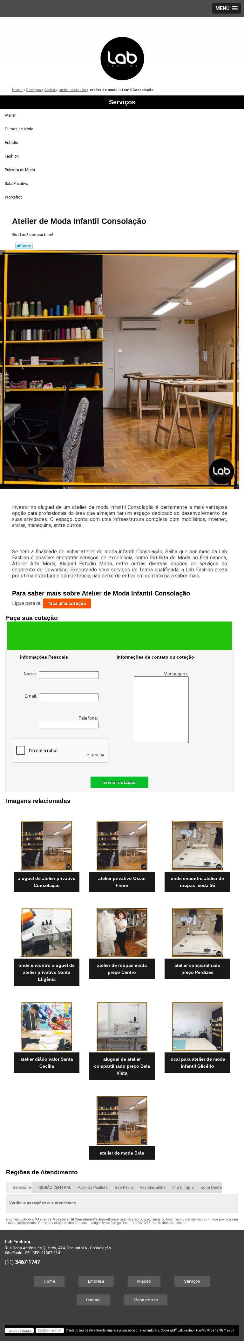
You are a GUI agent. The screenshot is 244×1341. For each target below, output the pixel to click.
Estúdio (11, 142)
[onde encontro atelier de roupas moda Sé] (197, 843)
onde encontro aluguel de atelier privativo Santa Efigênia (46, 972)
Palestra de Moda (20, 170)
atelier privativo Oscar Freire (122, 882)
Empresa (96, 1281)
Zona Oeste (211, 1187)
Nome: (31, 673)
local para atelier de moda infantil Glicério (197, 1063)
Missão (144, 1281)
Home (49, 1281)
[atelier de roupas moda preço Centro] (122, 929)
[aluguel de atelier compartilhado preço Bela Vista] (122, 1023)
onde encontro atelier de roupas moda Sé (197, 882)
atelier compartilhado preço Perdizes (197, 969)
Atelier (10, 115)
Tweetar (24, 246)
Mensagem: (176, 673)
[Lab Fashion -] (122, 49)
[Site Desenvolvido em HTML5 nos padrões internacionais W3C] (50, 1330)
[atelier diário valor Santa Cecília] (46, 1023)
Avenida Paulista (93, 1187)
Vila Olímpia (183, 1187)
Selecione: (22, 1187)
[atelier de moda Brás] (122, 1117)
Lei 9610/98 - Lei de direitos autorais (159, 1223)
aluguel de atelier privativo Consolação (47, 882)
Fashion (12, 156)
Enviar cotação (119, 782)
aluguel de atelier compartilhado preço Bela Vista (122, 1066)
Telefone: (88, 718)
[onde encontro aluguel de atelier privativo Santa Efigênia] (46, 929)
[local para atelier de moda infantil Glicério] (197, 1023)
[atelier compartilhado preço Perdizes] (197, 929)
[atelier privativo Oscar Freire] (122, 843)
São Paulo (123, 1187)
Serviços (122, 102)
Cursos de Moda (19, 129)
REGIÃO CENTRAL (54, 1187)
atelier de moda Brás (122, 1152)
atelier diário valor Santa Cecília (46, 1063)
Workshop (13, 197)
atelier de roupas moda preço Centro (122, 969)
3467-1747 (27, 1262)
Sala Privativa (16, 183)
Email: (32, 696)
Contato (93, 1300)
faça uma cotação (67, 603)
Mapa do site (146, 1300)
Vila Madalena (153, 1187)
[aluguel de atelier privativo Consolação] (46, 843)
